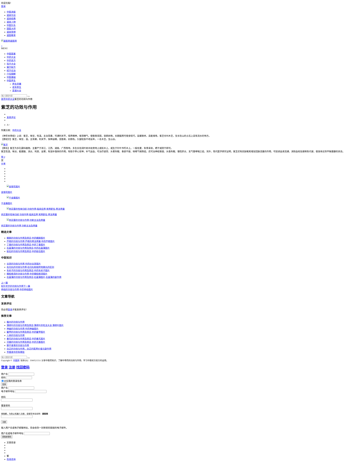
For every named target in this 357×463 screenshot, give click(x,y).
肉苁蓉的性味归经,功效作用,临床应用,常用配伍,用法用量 (29, 214)
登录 (3, 6)
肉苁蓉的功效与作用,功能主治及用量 (19, 226)
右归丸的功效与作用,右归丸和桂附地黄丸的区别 (30, 267)
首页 (3, 99)
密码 (3, 377)
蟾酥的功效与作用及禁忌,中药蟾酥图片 (26, 238)
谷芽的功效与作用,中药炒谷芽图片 (24, 264)
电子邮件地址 (8, 391)
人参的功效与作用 (16, 335)
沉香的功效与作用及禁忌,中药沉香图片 (26, 342)
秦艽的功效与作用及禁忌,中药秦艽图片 (26, 339)
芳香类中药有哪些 (16, 352)
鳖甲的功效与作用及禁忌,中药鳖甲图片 (26, 332)
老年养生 (16, 87)
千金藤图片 (6, 203)
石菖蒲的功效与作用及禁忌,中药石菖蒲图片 (28, 248)
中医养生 (11, 80)
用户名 (4, 374)
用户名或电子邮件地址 (12, 433)
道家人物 (11, 22)
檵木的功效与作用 (16, 322)
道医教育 (11, 35)
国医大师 (11, 28)
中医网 (16, 360)
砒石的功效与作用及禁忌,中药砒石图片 (26, 251)
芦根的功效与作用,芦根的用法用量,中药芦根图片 (31, 241)
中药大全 (11, 57)
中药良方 (11, 60)
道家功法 (11, 15)
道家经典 (11, 18)
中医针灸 (11, 25)
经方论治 (11, 70)
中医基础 (11, 77)
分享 (3, 164)
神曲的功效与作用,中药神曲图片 (22, 329)
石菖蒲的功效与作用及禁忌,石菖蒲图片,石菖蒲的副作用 (34, 277)
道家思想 (11, 32)
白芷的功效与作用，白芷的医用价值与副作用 (29, 349)
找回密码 (23, 367)
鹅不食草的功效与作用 (18, 345)
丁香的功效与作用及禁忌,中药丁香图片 (26, 245)
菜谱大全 (16, 90)
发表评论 (11, 117)
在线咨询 (11, 459)
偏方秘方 (11, 67)
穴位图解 (11, 74)
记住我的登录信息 (13, 381)
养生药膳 (16, 84)
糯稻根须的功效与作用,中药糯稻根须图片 (27, 274)
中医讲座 (11, 12)
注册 (12, 367)
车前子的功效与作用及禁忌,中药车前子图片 (28, 270)
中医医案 (11, 54)
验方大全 (11, 64)
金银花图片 (6, 192)
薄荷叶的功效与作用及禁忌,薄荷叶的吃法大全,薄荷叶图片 (35, 325)
